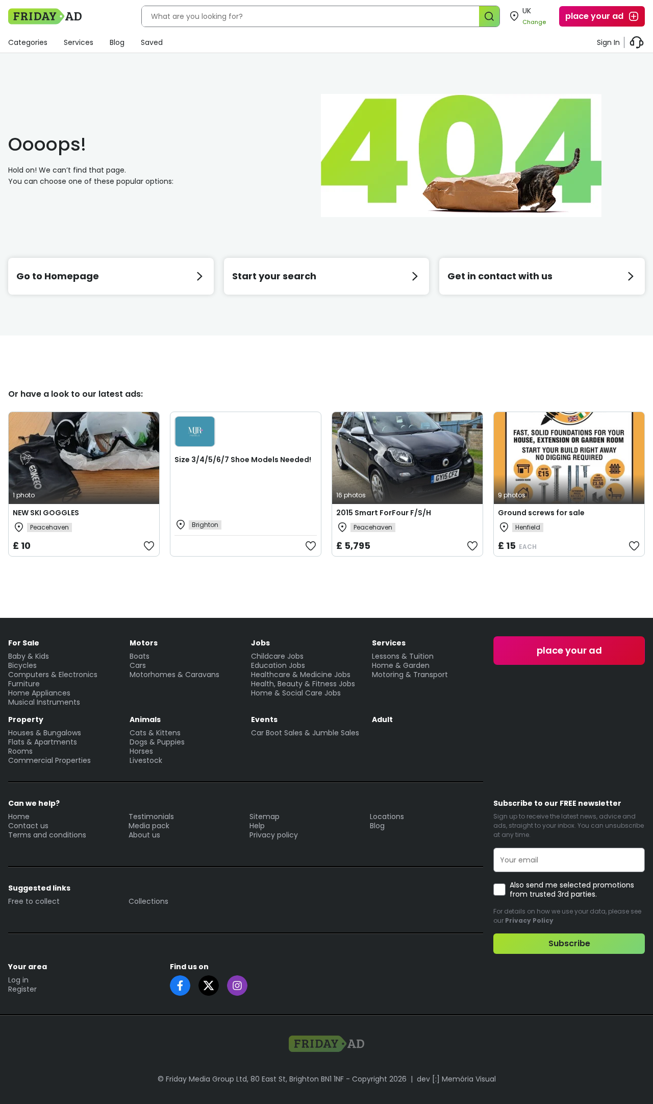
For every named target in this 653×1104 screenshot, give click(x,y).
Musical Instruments (44, 702)
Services (78, 42)
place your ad (594, 16)
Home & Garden (401, 665)
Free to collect (34, 901)
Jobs (260, 642)
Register (22, 989)
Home (19, 816)
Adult (382, 719)
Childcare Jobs (277, 656)
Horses (141, 751)
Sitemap (264, 816)
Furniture (24, 683)
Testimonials (151, 816)
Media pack (149, 826)
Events (264, 719)
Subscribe (569, 943)
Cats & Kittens (155, 732)
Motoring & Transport (410, 674)
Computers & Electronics (52, 674)
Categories (27, 42)
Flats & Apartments (42, 742)
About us (144, 835)
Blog (117, 42)
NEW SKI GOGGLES (46, 513)
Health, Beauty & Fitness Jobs (303, 683)
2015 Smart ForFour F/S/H (383, 513)
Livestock (146, 760)
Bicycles (22, 665)
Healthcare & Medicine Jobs (300, 674)
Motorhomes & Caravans (174, 674)
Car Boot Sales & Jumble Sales (305, 732)
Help (257, 826)
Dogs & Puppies (157, 742)
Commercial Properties (49, 760)
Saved (152, 42)
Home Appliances (39, 693)
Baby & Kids (28, 656)
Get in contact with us (499, 276)
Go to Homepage (57, 276)
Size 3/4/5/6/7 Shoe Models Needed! (242, 459)
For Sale (23, 642)
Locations (387, 816)
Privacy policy (273, 835)
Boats (139, 656)
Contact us (28, 826)
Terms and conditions (47, 835)
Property (25, 719)
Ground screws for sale (541, 513)
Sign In (608, 42)
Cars (138, 665)
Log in (18, 980)
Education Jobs (278, 665)
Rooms (20, 751)
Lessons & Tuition (403, 656)
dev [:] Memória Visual (456, 1079)
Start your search (274, 276)
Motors (144, 642)
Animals (145, 719)
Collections (148, 901)
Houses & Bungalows (44, 732)
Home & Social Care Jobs (296, 693)
